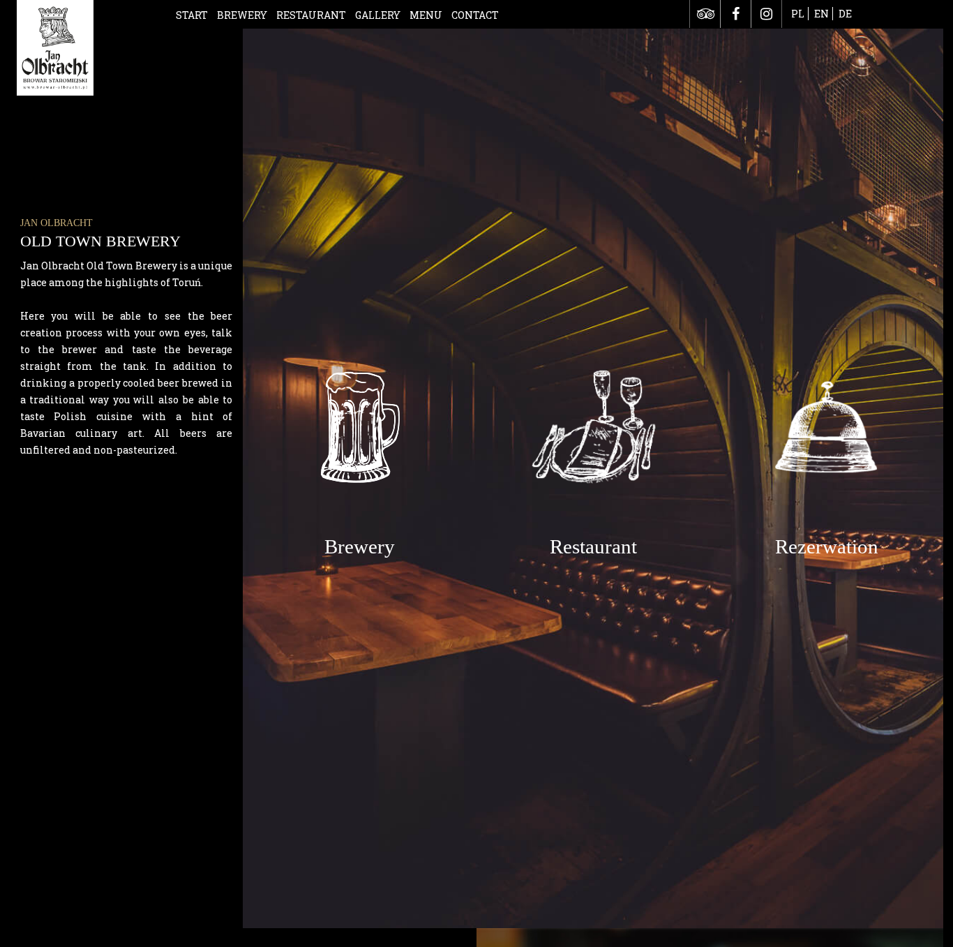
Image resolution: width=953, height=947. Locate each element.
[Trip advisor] (705, 14)
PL (797, 13)
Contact (475, 15)
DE (845, 13)
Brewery (242, 15)
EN (821, 13)
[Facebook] (735, 14)
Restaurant (311, 15)
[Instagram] (766, 14)
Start (192, 15)
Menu (426, 15)
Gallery (377, 15)
